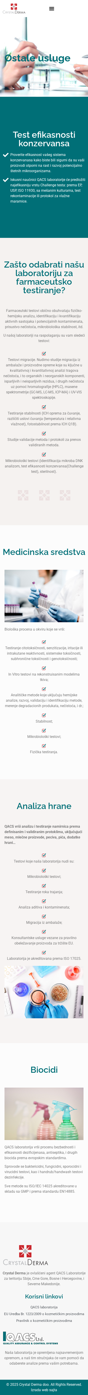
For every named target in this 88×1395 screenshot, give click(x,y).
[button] (52, 9)
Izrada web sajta (44, 1390)
